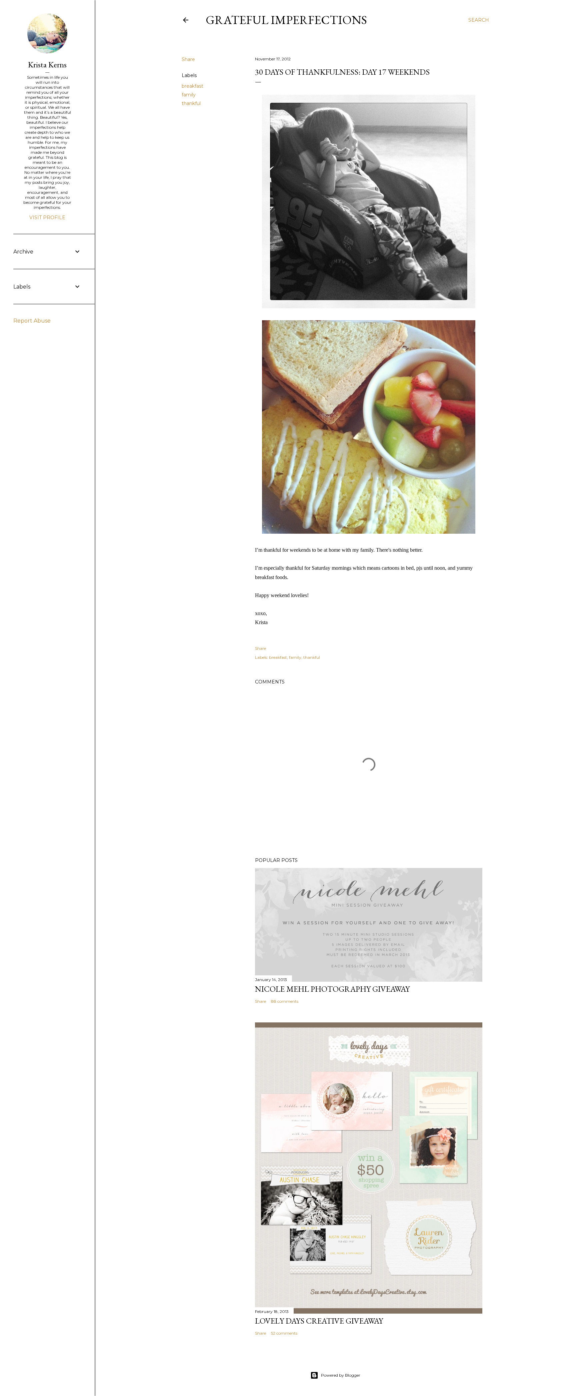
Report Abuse (32, 321)
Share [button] (188, 59)
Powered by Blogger (340, 1375)
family (189, 95)
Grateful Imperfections (286, 20)
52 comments (284, 1333)
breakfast (192, 86)
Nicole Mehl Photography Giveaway (332, 989)
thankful (191, 103)
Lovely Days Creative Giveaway (319, 1321)
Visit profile (47, 217)
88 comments (284, 1001)
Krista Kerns (47, 64)
